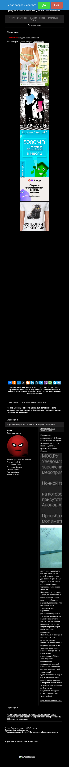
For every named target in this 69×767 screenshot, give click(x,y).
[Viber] (46, 382)
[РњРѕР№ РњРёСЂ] (19, 382)
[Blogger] (28, 382)
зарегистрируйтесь (38, 402)
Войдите (23, 402)
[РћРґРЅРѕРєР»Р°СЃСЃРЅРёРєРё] (14, 382)
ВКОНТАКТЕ (39, 387)
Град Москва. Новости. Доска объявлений (29, 408)
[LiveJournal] (37, 382)
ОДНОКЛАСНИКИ (51, 387)
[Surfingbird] (41, 382)
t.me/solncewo (38, 42)
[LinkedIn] (32, 382)
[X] (23, 382)
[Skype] (55, 382)
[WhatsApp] (50, 382)
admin (9, 431)
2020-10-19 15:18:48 (47, 429)
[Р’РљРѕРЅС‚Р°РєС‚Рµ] (10, 382)
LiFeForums (31, 728)
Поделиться (45, 429)
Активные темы (34, 25)
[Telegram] (59, 382)
